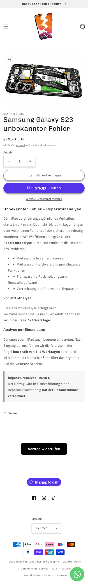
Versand (20, 145)
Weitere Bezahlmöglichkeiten (44, 199)
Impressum (61, 575)
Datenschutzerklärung (34, 568)
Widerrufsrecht (72, 561)
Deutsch (41, 528)
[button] (6, 27)
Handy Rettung (25, 561)
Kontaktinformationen (37, 575)
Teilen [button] (13, 413)
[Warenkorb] (82, 27)
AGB (54, 568)
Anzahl (7, 152)
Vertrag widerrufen (44, 449)
